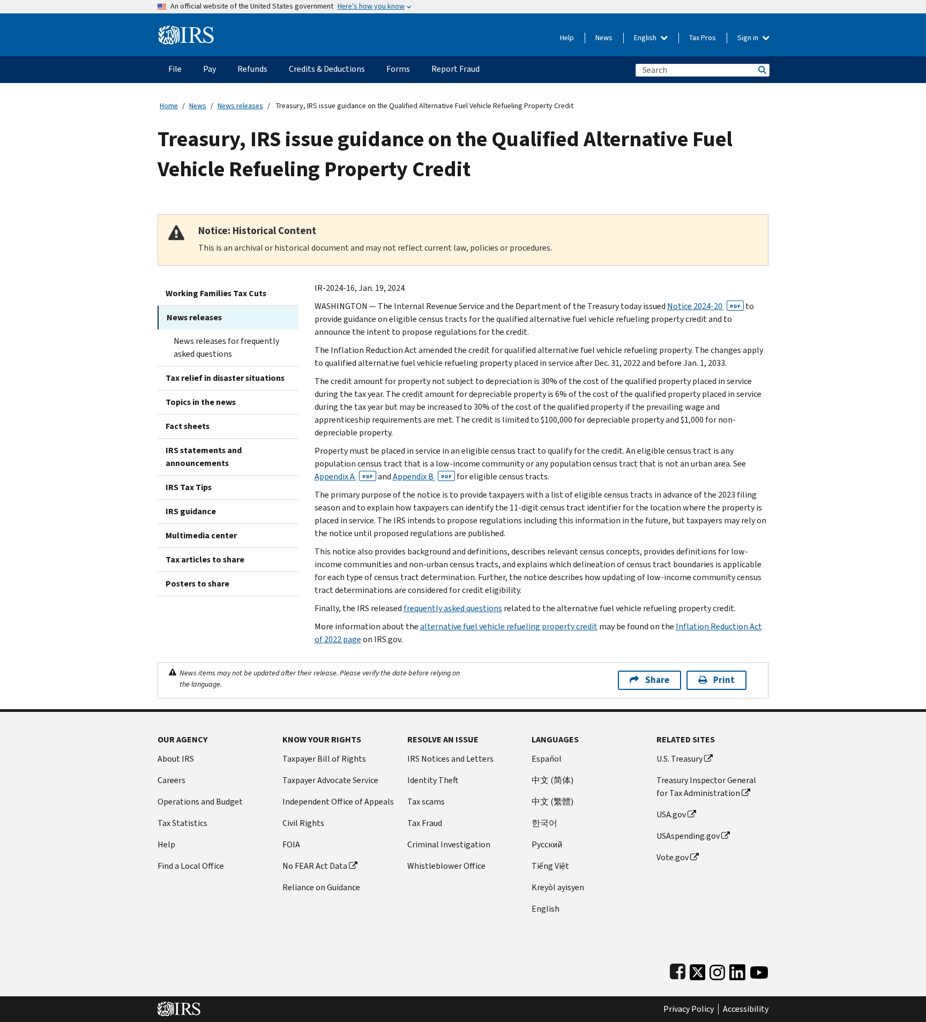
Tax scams (426, 801)
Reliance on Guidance (321, 887)
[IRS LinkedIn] (737, 970)
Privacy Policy (688, 1009)
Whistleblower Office (446, 865)
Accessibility (745, 1009)
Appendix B (422, 476)
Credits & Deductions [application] (327, 68)
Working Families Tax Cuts (216, 293)
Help (567, 38)
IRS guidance (191, 511)
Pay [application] (209, 68)
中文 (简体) (552, 780)
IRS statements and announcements (204, 457)
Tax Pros (702, 38)
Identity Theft (433, 780)
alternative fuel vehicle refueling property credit (509, 626)
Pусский (547, 844)
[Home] (186, 31)
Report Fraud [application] (455, 68)
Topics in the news (201, 402)
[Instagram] (717, 970)
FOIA (291, 844)
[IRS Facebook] (677, 970)
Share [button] (657, 680)
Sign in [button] (748, 38)
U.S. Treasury (679, 758)
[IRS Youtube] (759, 970)
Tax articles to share (205, 559)
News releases (240, 106)
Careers (171, 780)
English (646, 38)
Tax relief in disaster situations (225, 378)
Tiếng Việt (550, 865)
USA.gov (671, 814)
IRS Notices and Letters (450, 758)
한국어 (544, 823)
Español (547, 758)
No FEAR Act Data (314, 865)
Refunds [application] (252, 68)
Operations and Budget (200, 801)
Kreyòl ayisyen (558, 887)
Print (724, 680)
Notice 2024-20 (704, 306)
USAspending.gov (688, 835)
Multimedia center (201, 535)
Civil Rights (303, 823)
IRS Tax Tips (189, 487)
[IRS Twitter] (698, 970)
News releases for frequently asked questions (226, 347)
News (604, 38)
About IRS (176, 758)
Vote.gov (672, 857)
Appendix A (344, 476)
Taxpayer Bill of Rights (324, 758)
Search (761, 70)
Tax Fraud (424, 823)
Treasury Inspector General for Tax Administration (706, 787)
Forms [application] (398, 68)
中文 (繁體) (552, 801)
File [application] (175, 68)
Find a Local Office (191, 865)
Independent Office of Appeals (338, 801)
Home (169, 106)
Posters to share (197, 583)
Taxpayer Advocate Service (330, 780)
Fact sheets (188, 426)
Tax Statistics (182, 823)
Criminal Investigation (448, 844)
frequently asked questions (453, 608)
